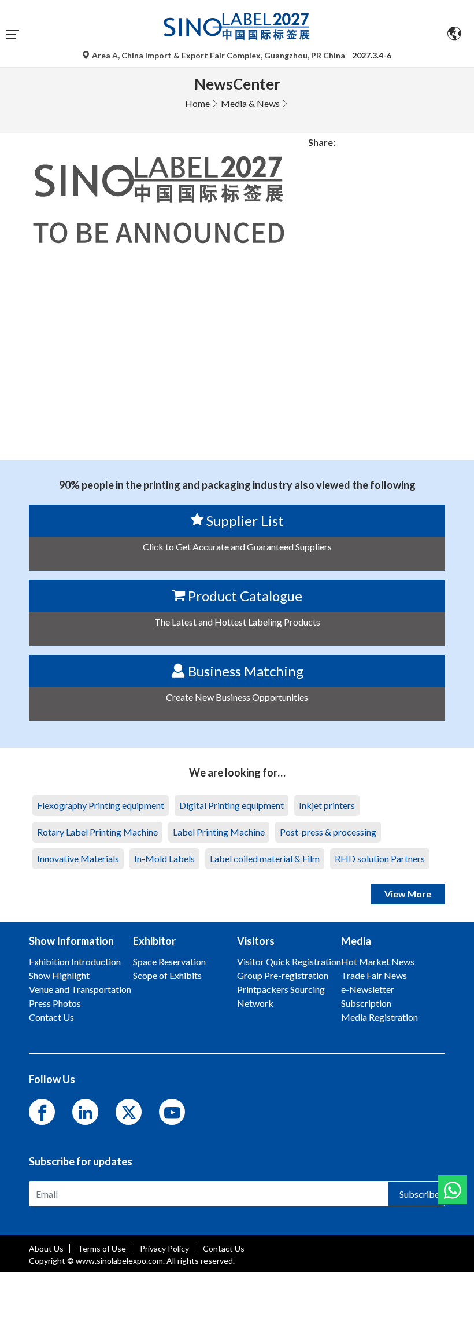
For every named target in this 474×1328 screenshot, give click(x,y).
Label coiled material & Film (265, 858)
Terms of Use (101, 1248)
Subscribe (419, 1194)
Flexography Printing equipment (100, 805)
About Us (46, 1248)
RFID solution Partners (380, 858)
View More (407, 893)
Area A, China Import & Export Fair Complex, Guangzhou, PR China (218, 55)
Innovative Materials (78, 858)
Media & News (250, 103)
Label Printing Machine (219, 831)
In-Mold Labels (164, 858)
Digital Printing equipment (231, 805)
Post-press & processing (328, 831)
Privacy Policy (165, 1248)
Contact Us (224, 1248)
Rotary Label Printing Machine (97, 831)
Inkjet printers (327, 805)
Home (197, 103)
